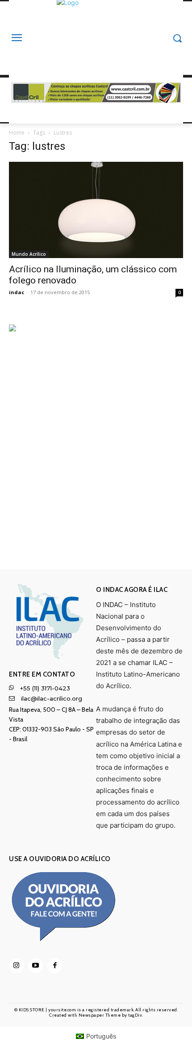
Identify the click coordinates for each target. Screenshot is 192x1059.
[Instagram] (16, 965)
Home (17, 132)
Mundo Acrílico (29, 254)
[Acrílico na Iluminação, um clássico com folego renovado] (96, 210)
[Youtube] (35, 965)
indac (16, 292)
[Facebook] (54, 965)
